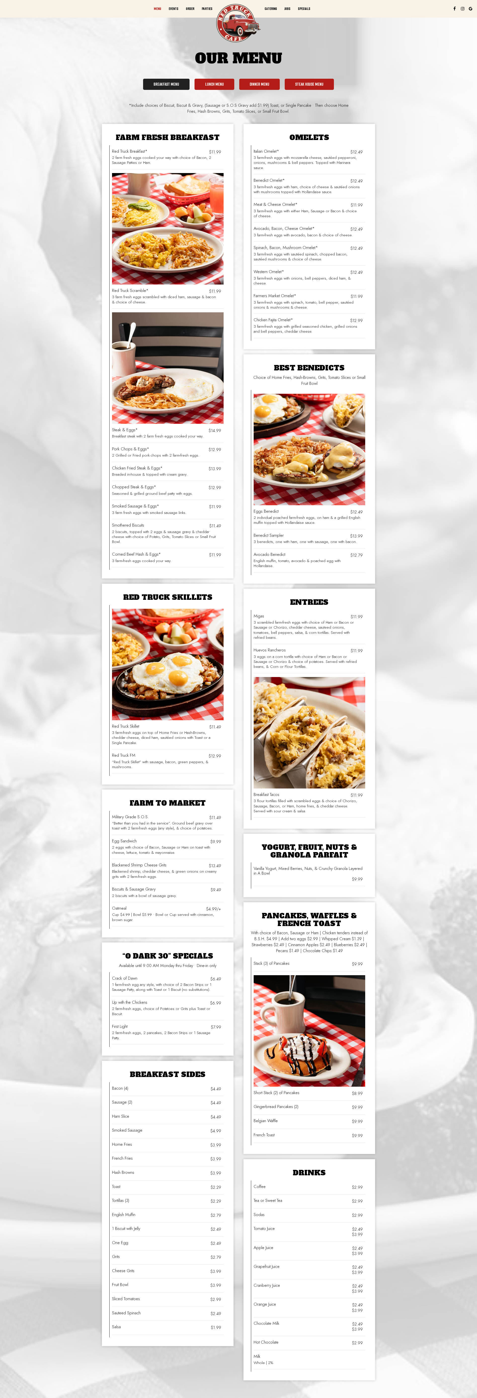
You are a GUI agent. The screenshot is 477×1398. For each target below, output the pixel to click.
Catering (271, 8)
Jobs (287, 8)
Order (190, 8)
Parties (207, 8)
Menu (157, 8)
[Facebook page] (455, 9)
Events (173, 8)
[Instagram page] (463, 9)
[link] (238, 23)
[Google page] (471, 9)
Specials (304, 8)
